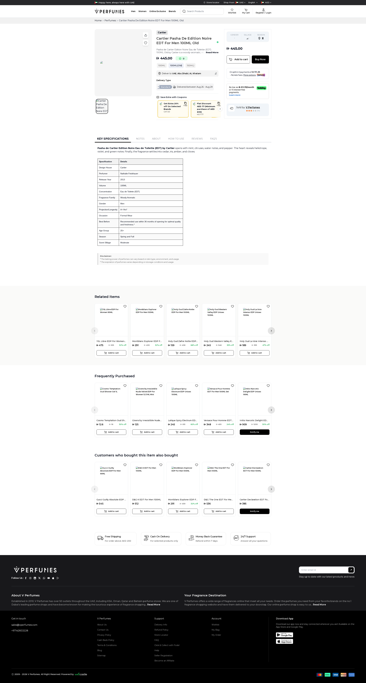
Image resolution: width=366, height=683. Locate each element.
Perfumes (110, 20)
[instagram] (30, 578)
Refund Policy (161, 630)
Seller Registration (163, 655)
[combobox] (240, 2)
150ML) (190, 65)
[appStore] (53, 578)
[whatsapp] (44, 578)
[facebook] (26, 578)
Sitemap (101, 655)
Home (98, 20)
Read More (212, 52)
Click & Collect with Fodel (166, 645)
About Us (102, 624)
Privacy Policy (104, 635)
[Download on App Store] (316, 641)
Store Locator (161, 635)
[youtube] (48, 578)
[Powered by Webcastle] (81, 674)
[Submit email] (351, 570)
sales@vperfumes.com (24, 625)
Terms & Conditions (107, 645)
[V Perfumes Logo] (109, 11)
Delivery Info (160, 624)
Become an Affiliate (164, 660)
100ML (161, 65)
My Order (216, 635)
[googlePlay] (58, 578)
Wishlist (215, 624)
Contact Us (102, 630)
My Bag (215, 630)
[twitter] (39, 578)
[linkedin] (35, 578)
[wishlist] (125, 305)
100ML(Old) (176, 65)
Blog (99, 650)
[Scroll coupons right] (220, 109)
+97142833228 (19, 630)
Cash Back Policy (105, 640)
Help (156, 650)
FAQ (156, 640)
